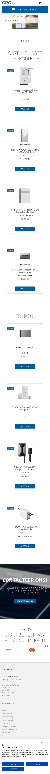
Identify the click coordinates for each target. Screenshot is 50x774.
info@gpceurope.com (12, 679)
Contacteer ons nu (25, 601)
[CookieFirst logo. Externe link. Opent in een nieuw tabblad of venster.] (3, 745)
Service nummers (7, 720)
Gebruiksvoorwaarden (9, 726)
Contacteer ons (7, 714)
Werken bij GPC (7, 723)
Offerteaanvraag (7, 717)
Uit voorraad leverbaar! (13, 20)
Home (4, 710)
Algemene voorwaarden (9, 729)
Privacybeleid (6, 733)
